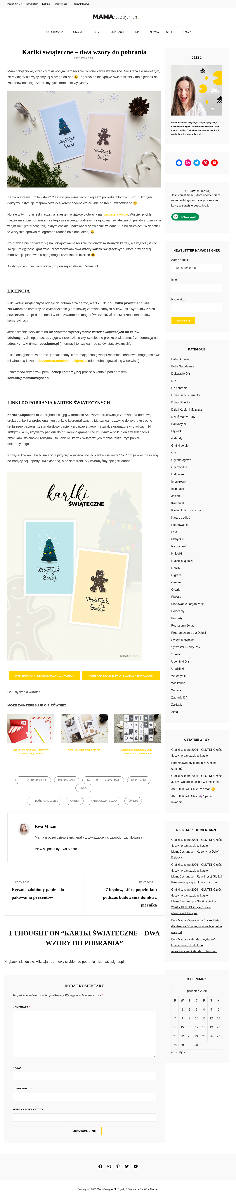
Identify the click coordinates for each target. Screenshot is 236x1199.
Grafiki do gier (180, 445)
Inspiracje (117, 31)
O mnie (176, 582)
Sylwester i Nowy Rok (185, 647)
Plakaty (176, 596)
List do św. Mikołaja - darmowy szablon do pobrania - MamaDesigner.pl (71, 962)
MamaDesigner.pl (106, 1189)
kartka (74, 800)
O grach (176, 575)
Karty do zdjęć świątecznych (84, 749)
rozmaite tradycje (115, 214)
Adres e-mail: (180, 260)
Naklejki (176, 553)
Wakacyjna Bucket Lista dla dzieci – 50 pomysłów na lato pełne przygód (196, 926)
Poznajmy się (14, 4)
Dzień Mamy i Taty (183, 416)
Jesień (175, 496)
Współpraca (61, 4)
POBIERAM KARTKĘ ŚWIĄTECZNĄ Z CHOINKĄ (44, 675)
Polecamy (177, 611)
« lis (174, 1052)
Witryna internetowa (28, 1109)
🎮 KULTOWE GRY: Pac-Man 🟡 (193, 789)
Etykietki (176, 431)
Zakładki (177, 704)
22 (182, 1036)
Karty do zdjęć (180, 517)
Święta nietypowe (183, 639)
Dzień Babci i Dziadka (185, 395)
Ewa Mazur (178, 920)
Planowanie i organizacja (187, 603)
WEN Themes (151, 1189)
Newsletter (32, 4)
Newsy (154, 31)
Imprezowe (178, 481)
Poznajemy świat (182, 625)
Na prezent (138, 780)
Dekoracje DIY (180, 373)
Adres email (22, 1088)
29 (182, 1045)
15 (182, 1027)
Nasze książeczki (182, 560)
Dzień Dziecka (180, 402)
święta (133, 800)
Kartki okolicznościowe (103, 780)
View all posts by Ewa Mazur (56, 849)
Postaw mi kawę (80, 4)
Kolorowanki (179, 524)
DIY (137, 31)
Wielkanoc (178, 683)
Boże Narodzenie (35, 780)
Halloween (178, 474)
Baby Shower (180, 359)
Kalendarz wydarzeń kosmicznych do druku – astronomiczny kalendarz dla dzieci (194, 945)
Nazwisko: (178, 299)
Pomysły (177, 618)
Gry (96, 31)
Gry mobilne (179, 467)
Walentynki (178, 675)
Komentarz (21, 1007)
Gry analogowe (181, 460)
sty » (182, 1052)
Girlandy (176, 438)
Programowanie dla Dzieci (188, 632)
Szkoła (175, 654)
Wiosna (176, 690)
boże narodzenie (46, 800)
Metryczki (177, 539)
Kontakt (46, 4)
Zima (174, 711)
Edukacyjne (179, 424)
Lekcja (186, 31)
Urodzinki (177, 668)
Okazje (78, 31)
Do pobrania (54, 31)
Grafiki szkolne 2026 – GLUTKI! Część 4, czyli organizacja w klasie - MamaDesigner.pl (196, 845)
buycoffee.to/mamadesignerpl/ (63, 361)
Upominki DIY (180, 661)
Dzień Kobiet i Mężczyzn (187, 409)
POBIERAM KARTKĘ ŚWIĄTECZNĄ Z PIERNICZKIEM (120, 675)
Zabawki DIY (179, 697)
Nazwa (18, 1068)
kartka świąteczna (104, 800)
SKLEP (170, 31)
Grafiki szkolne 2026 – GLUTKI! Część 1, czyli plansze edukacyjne (193, 907)
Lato (174, 532)
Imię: (174, 279)
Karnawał (177, 503)
